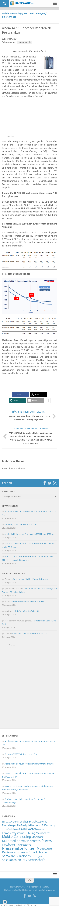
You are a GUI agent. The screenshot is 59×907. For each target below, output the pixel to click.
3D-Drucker (6, 822)
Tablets (25, 860)
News (47, 840)
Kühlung (30, 833)
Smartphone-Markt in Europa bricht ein (30, 579)
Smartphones (9, 16)
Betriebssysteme (38, 821)
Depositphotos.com (45, 890)
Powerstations (23, 844)
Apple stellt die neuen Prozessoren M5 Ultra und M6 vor (29, 534)
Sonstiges (35, 856)
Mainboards (43, 833)
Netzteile (24, 840)
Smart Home (21, 852)
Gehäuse (13, 829)
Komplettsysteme (13, 833)
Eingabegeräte (11, 825)
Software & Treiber (15, 856)
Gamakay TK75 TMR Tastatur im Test (21, 524)
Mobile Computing (12, 13)
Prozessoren (45, 848)
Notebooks (9, 844)
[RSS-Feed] (55, 483)
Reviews (7, 852)
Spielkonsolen (11, 859)
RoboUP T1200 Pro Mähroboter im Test (29, 633)
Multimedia (10, 840)
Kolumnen (40, 829)
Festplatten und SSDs (34, 825)
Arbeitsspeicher (19, 821)
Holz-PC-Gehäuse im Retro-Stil (26, 611)
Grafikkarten (28, 829)
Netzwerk (35, 840)
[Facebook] (44, 483)
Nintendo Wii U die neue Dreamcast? (28, 601)
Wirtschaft (37, 859)
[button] (20, 394)
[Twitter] (50, 483)
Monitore (37, 836)
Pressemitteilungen (34, 13)
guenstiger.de (24, 42)
